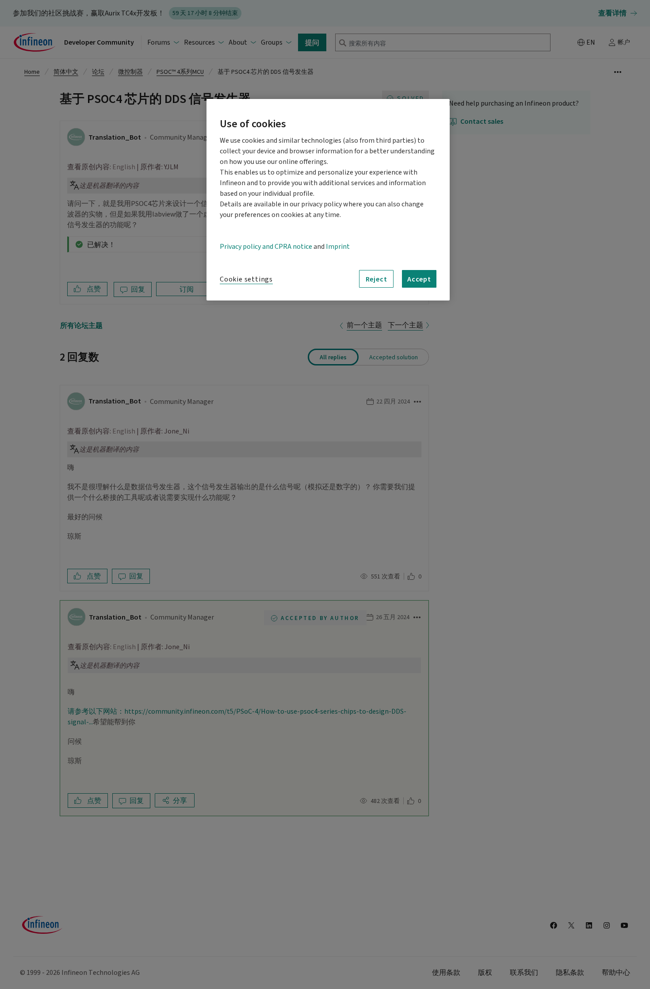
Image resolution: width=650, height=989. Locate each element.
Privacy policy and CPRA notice (266, 246)
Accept (419, 278)
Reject (376, 278)
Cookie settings (246, 279)
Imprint (338, 246)
